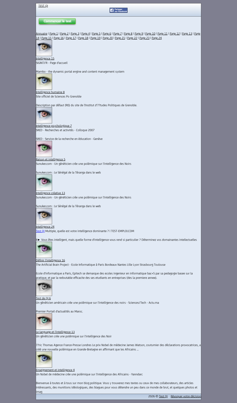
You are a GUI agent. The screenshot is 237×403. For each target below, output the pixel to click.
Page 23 (144, 38)
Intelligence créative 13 (50, 193)
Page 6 (107, 33)
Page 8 (128, 33)
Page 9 (139, 33)
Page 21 (120, 38)
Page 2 (64, 33)
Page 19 (95, 38)
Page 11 (163, 33)
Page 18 (83, 38)
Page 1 (53, 33)
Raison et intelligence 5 (50, 159)
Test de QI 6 (43, 298)
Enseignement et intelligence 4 (55, 370)
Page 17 (71, 38)
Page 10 (150, 33)
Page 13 (187, 33)
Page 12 (175, 33)
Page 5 (96, 33)
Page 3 (75, 33)
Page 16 (59, 38)
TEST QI (43, 5)
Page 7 (117, 33)
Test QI (40, 231)
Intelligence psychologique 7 (54, 125)
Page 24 (157, 38)
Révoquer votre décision (186, 396)
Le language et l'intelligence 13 (55, 332)
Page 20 (108, 38)
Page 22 (132, 38)
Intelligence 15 (45, 58)
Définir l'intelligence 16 (50, 260)
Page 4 (85, 33)
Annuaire (41, 33)
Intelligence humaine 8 (50, 92)
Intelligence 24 (45, 226)
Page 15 (46, 38)
